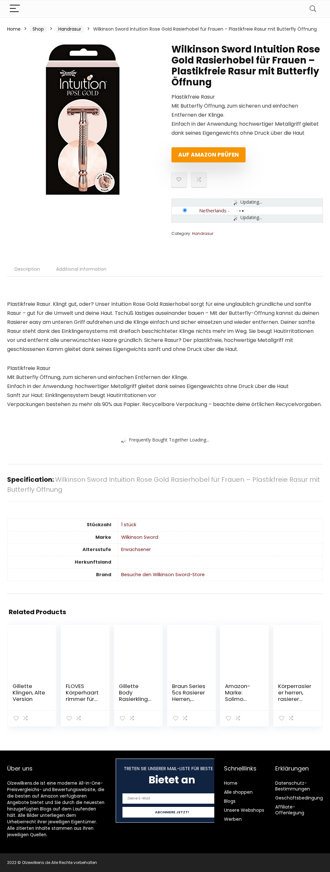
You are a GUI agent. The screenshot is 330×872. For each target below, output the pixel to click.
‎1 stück (128, 524)
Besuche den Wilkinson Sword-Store (163, 574)
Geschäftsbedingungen (302, 798)
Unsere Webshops (244, 810)
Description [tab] (27, 269)
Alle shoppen (238, 792)
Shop (38, 29)
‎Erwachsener (136, 549)
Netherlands (213, 210)
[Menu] (15, 8)
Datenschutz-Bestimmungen (292, 786)
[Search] (313, 8)
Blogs (230, 801)
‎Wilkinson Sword (139, 537)
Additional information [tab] (81, 269)
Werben (233, 819)
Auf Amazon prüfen (208, 155)
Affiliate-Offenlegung (289, 810)
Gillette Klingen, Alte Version (29, 692)
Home (14, 29)
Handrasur (69, 29)
